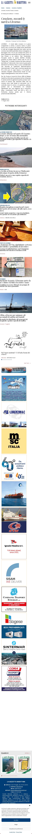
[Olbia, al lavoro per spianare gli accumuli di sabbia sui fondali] (16, 303)
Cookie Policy (12, 832)
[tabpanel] (16, 355)
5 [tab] (7, 775)
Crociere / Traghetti (17, 8)
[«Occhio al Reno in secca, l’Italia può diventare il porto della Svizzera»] (16, 157)
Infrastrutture (3, 180)
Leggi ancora (16, 355)
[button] (29, 805)
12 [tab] (16, 775)
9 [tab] (12, 775)
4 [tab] (5, 359)
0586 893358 (19, 786)
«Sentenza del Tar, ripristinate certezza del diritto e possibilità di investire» (16, 245)
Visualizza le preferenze (16, 829)
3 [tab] (4, 359)
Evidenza (2, 217)
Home (2, 8)
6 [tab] (8, 359)
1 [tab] (1, 359)
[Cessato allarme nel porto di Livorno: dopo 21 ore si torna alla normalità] (16, 120)
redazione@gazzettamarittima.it (18, 790)
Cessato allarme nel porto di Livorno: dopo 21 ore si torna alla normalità (15, 134)
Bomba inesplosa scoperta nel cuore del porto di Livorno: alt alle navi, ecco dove (15, 209)
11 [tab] (15, 775)
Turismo (8, 8)
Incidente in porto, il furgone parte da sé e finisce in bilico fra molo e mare (15, 281)
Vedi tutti (26, 363)
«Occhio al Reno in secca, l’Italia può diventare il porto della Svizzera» (15, 172)
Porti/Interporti (3, 144)
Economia (2, 253)
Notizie (2, 289)
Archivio (27, 753)
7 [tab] (9, 359)
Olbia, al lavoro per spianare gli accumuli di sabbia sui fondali (12, 316)
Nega (16, 824)
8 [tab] (11, 359)
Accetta (16, 820)
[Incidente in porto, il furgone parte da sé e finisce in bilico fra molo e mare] (16, 267)
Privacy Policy (19, 832)
